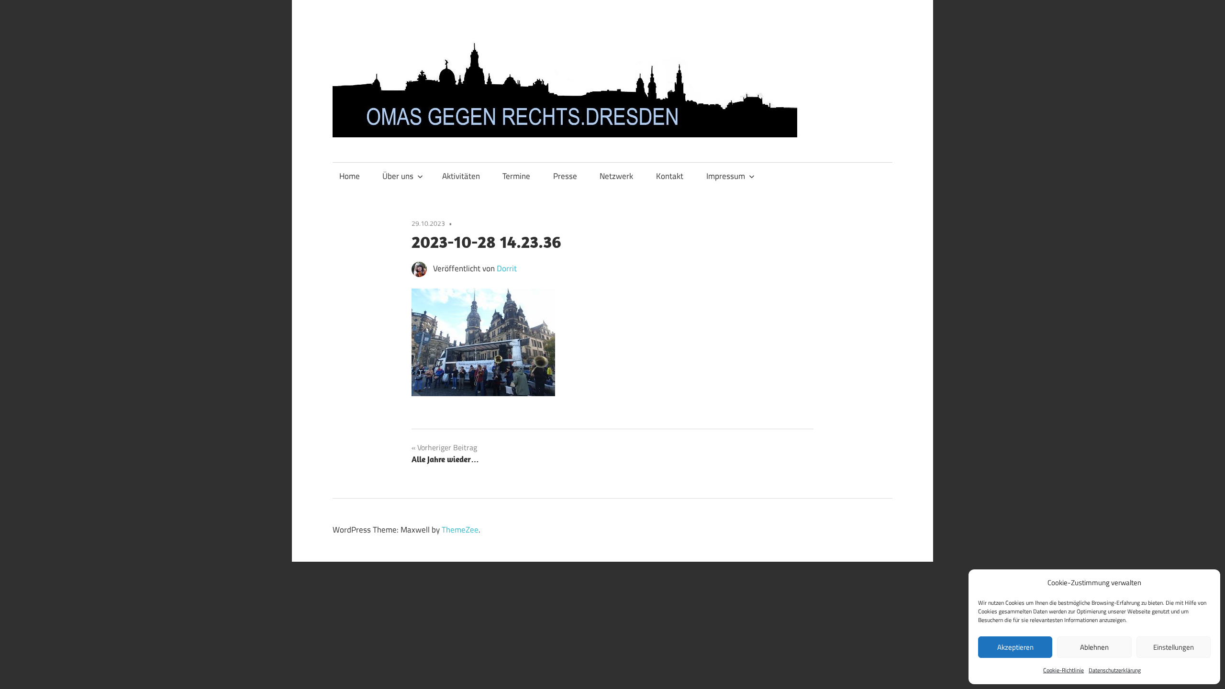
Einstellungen (1173, 647)
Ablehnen (1094, 647)
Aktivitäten (461, 176)
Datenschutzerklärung (1115, 670)
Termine (516, 176)
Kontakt (669, 176)
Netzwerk (616, 176)
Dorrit (507, 268)
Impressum (725, 176)
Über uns (397, 176)
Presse (565, 176)
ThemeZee (460, 529)
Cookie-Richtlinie (1063, 670)
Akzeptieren (1015, 647)
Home (349, 176)
